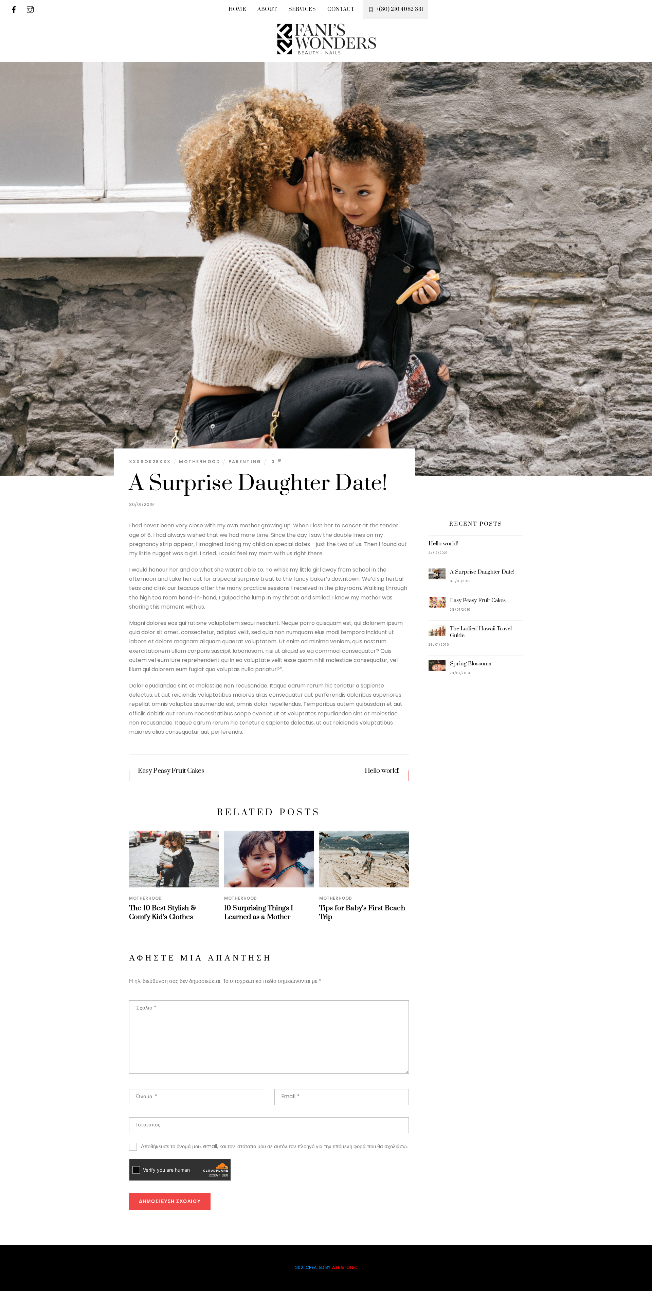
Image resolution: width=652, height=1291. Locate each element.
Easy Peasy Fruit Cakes (171, 771)
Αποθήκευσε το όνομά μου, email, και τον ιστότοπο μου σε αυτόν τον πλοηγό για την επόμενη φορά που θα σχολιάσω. (274, 1146)
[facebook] (14, 9)
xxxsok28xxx (150, 461)
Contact (340, 9)
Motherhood (199, 461)
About (267, 9)
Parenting (245, 461)
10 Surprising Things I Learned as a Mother (258, 912)
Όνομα (146, 1096)
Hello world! (382, 771)
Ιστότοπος (148, 1124)
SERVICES (302, 9)
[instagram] (30, 9)
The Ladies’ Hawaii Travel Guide (481, 632)
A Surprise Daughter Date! (258, 483)
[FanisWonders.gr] (326, 50)
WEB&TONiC (344, 1267)
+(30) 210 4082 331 (399, 9)
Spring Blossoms (470, 663)
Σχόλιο (146, 1007)
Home (237, 9)
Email (291, 1096)
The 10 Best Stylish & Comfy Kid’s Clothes (162, 912)
